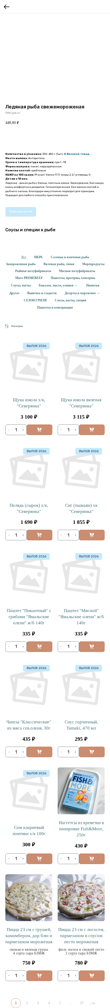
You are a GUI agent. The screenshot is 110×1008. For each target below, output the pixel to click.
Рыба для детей (20, 211)
